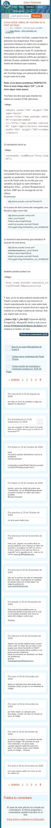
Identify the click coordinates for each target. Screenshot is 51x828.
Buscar (36, 16)
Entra (26, 2)
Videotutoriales (18, 11)
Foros (14, 7)
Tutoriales (30, 7)
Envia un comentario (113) (34, 334)
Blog (21, 7)
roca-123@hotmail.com (24, 554)
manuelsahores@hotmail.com (20, 661)
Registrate (36, 2)
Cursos (39, 7)
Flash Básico (15, 31)
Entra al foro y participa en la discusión (25, 819)
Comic (30, 11)
